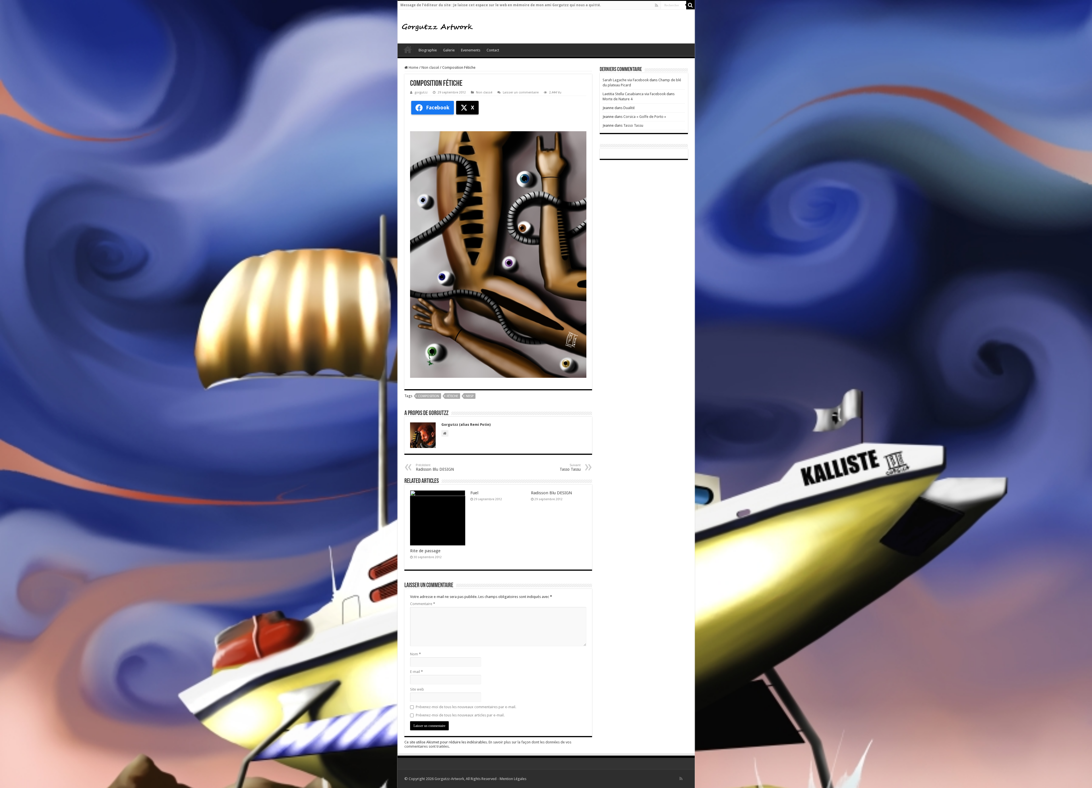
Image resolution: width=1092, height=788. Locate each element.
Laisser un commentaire (521, 92)
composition (428, 396)
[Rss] (656, 5)
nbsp (469, 396)
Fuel (474, 492)
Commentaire (422, 604)
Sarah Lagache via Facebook (626, 80)
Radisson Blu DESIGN (435, 467)
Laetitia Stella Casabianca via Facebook (634, 94)
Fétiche (452, 396)
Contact (493, 50)
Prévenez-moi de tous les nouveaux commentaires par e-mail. (466, 707)
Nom (415, 654)
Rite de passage (425, 550)
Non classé (430, 67)
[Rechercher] (690, 5)
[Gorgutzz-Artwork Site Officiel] (437, 26)
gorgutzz (421, 92)
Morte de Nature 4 (617, 99)
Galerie (449, 50)
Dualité (629, 108)
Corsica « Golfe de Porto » (644, 116)
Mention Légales (513, 779)
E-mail (416, 672)
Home (413, 67)
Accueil (407, 49)
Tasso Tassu (633, 125)
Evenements (470, 50)
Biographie (428, 50)
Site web (417, 689)
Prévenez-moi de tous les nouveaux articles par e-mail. (460, 715)
